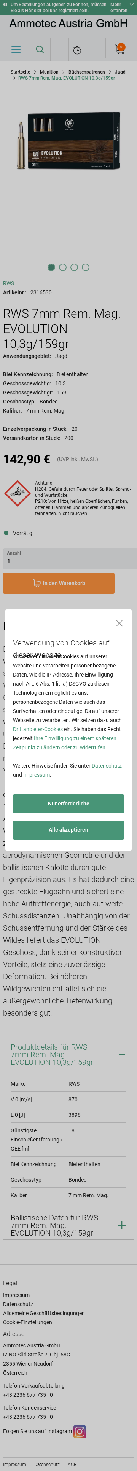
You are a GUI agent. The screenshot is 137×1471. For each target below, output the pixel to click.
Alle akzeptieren (68, 830)
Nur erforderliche (68, 804)
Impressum (36, 775)
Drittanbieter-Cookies (38, 729)
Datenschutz (107, 766)
